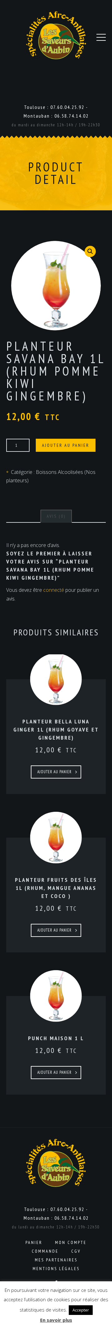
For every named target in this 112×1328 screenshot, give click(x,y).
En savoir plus (56, 1320)
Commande (45, 1251)
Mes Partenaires (56, 1260)
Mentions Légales (56, 1268)
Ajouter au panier (65, 445)
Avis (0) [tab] (56, 516)
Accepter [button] (80, 1310)
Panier (34, 1242)
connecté (53, 590)
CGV (76, 1251)
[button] (90, 251)
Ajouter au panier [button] (54, 771)
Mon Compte (70, 1242)
